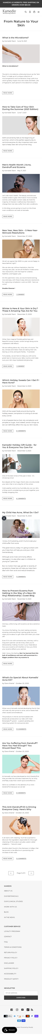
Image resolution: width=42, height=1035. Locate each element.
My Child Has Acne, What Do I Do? (20, 512)
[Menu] (38, 12)
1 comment (20, 294)
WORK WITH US (10, 907)
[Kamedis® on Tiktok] (28, 1009)
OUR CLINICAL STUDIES (13, 901)
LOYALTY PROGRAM (12, 931)
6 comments (21, 431)
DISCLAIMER (9, 963)
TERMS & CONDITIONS (13, 947)
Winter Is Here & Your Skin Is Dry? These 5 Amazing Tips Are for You (20, 309)
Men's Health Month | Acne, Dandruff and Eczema (16, 166)
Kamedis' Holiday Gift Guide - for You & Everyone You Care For (19, 446)
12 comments (21, 858)
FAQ (6, 942)
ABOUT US (8, 891)
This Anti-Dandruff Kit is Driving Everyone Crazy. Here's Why (19, 808)
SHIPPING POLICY (11, 968)
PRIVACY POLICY (10, 958)
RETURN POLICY (10, 952)
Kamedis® (17, 1027)
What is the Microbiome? (15, 37)
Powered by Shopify (27, 1027)
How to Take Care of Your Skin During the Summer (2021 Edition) (20, 108)
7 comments (21, 576)
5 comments (21, 793)
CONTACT (8, 936)
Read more (7, 93)
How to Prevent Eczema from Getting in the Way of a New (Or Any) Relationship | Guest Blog (19, 593)
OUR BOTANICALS (11, 896)
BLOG (6, 912)
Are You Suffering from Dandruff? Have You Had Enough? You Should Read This (20, 745)
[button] (4, 518)
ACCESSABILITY (10, 974)
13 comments (21, 729)
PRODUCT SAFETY (11, 979)
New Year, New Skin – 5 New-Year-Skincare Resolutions (20, 231)
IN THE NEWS (9, 917)
